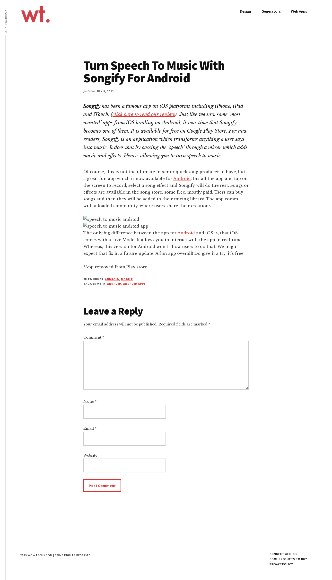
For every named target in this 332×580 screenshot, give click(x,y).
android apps (134, 283)
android (114, 283)
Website (90, 455)
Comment (93, 337)
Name (89, 401)
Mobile (127, 279)
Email (89, 428)
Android (182, 178)
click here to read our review (144, 114)
